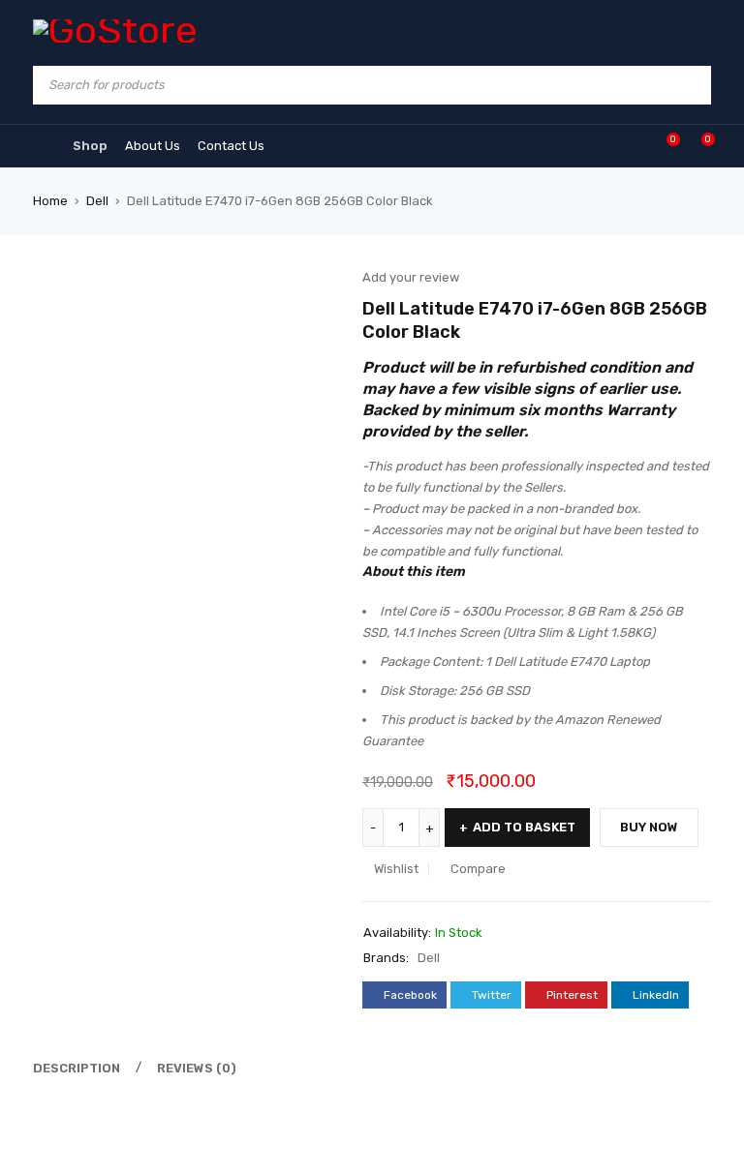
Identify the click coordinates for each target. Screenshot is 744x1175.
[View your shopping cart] (698, 145)
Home (50, 201)
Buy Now (649, 827)
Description (76, 1068)
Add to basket (524, 827)
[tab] (74, 1068)
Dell (97, 201)
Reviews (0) (196, 1068)
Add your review (410, 277)
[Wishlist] (663, 145)
